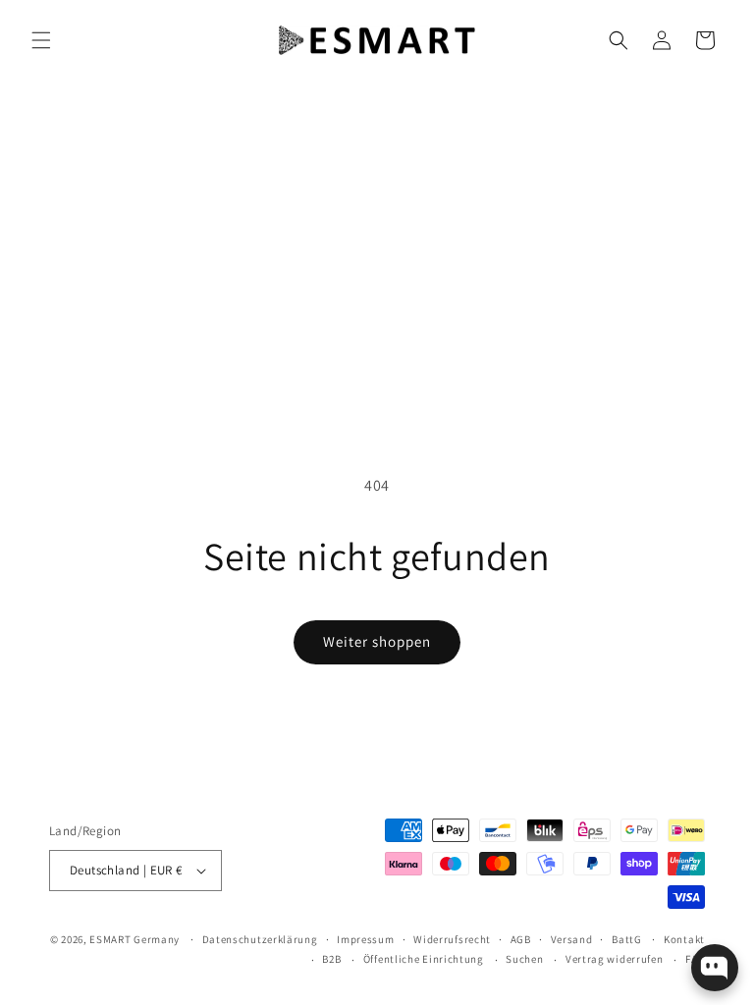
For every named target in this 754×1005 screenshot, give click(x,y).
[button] (41, 40)
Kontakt (684, 939)
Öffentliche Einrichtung (423, 959)
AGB (521, 939)
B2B (331, 959)
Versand (572, 939)
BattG (627, 939)
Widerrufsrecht (452, 939)
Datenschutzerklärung (260, 939)
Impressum (365, 939)
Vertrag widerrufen (615, 959)
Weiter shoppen (377, 641)
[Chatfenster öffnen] (714, 967)
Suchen (524, 959)
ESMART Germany (134, 939)
